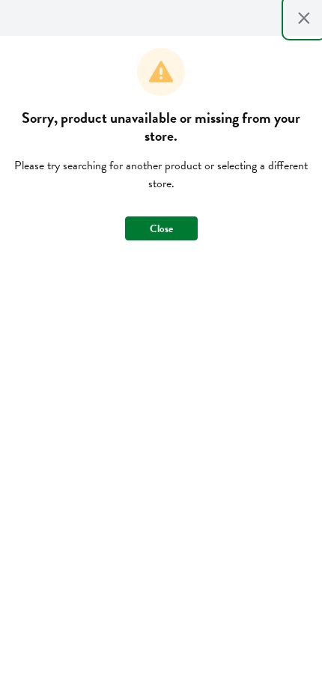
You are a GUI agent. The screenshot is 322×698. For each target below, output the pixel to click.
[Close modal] (304, 18)
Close (161, 229)
